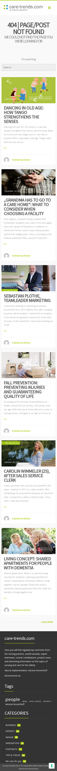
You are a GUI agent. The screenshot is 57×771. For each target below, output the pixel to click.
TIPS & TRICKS (45, 98)
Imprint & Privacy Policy (28, 769)
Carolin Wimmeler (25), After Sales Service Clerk (27, 475)
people (12, 699)
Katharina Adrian (21, 159)
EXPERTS (38, 186)
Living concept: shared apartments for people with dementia (28, 563)
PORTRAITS (11, 749)
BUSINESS (37, 369)
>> (5, 148)
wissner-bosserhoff (14, 704)
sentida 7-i (47, 701)
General (33, 98)
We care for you (44, 286)
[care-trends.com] (28, 7)
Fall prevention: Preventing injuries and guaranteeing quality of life (24, 389)
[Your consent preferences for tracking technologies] (52, 766)
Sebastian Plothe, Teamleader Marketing (27, 298)
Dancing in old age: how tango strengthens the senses (23, 114)
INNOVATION (45, 549)
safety (24, 701)
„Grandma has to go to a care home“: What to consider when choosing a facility (27, 206)
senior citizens (35, 701)
